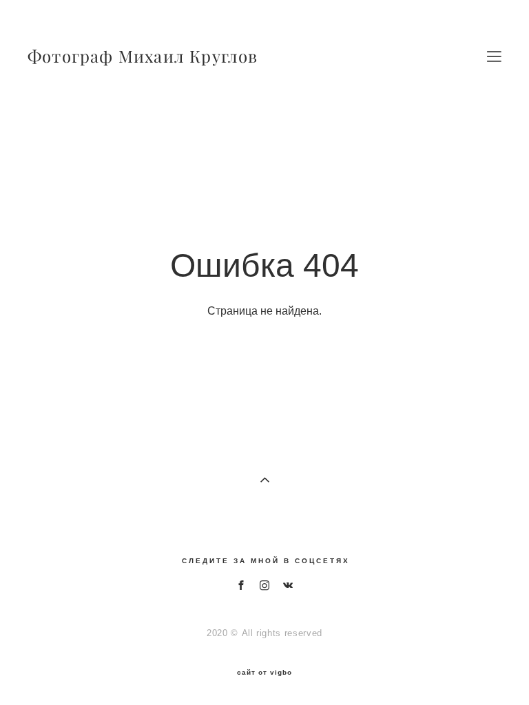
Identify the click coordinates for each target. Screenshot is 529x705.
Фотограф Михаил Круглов (143, 56)
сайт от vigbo (264, 672)
